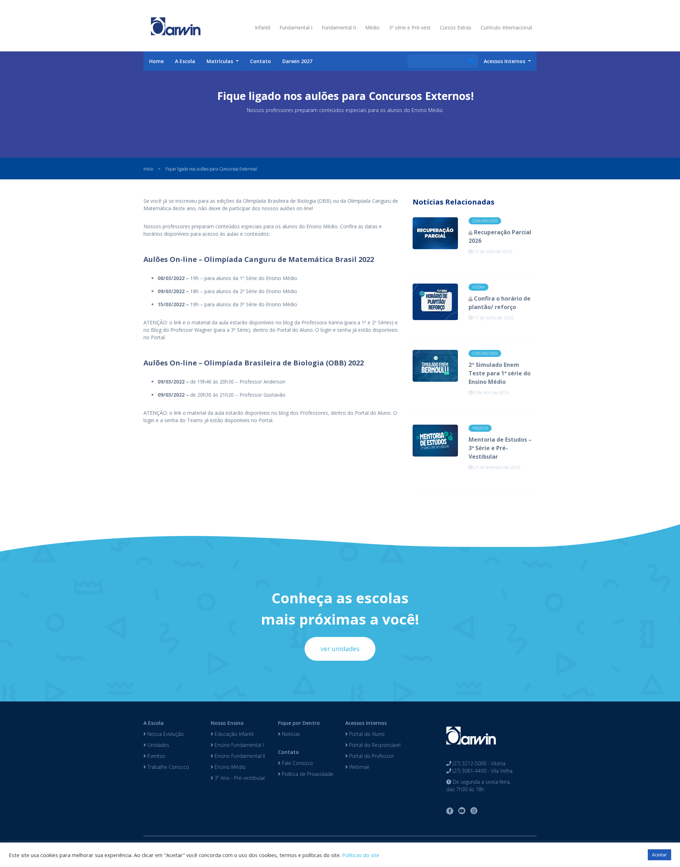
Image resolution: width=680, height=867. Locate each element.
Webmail (358, 766)
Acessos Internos (366, 723)
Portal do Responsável (374, 745)
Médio (372, 27)
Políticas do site (360, 854)
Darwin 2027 (297, 61)
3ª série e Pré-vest (410, 27)
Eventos (155, 756)
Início (148, 169)
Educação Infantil (233, 734)
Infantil (262, 27)
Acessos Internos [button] (505, 61)
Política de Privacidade (306, 774)
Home (156, 61)
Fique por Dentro (299, 723)
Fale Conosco (296, 763)
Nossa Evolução (165, 734)
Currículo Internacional (506, 27)
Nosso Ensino (227, 723)
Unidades (157, 745)
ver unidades (340, 648)
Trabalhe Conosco (167, 766)
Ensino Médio (229, 766)
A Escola (185, 61)
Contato (260, 61)
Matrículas (220, 61)
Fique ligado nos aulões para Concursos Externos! (211, 169)
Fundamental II (339, 27)
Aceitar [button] (659, 854)
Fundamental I (295, 27)
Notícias (290, 734)
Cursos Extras (455, 27)
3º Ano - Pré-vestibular (239, 777)
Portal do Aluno (366, 734)
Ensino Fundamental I (238, 745)
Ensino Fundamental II (239, 756)
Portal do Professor (371, 756)
